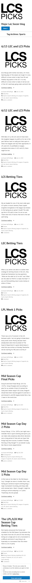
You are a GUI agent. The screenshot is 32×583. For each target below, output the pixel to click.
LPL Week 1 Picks (11, 309)
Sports (7, 98)
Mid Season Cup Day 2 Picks (13, 425)
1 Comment (6, 299)
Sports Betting (13, 98)
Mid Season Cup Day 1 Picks (13, 472)
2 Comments (6, 233)
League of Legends (23, 96)
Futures (5, 226)
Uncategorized (7, 454)
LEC (2, 98)
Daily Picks (5, 93)
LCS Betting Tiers (11, 177)
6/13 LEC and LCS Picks (15, 46)
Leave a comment (7, 100)
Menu (6, 28)
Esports (5, 96)
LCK (21, 456)
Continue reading (6, 88)
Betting (5, 456)
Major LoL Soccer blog (13, 24)
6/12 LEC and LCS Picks (15, 110)
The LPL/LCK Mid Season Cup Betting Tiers (11, 522)
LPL (13, 459)
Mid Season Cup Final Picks (11, 377)
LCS (17, 96)
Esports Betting (11, 96)
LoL (4, 98)
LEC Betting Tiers (12, 243)
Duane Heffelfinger (8, 91)
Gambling (18, 555)
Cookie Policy (15, 574)
